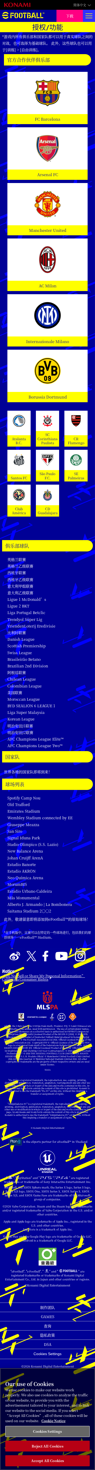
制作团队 (47, 1307)
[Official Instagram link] (80, 956)
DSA (47, 1344)
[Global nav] (89, 16)
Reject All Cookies (47, 1446)
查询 (47, 1326)
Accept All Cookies (47, 1460)
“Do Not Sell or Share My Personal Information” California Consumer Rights (43, 977)
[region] (47, 1419)
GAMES (47, 1316)
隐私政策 (47, 1335)
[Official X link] (31, 956)
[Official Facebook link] (45, 956)
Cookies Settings (47, 1354)
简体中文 (79, 5)
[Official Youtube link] (61, 956)
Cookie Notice (53, 1420)
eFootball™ (23, 16)
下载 (69, 15)
